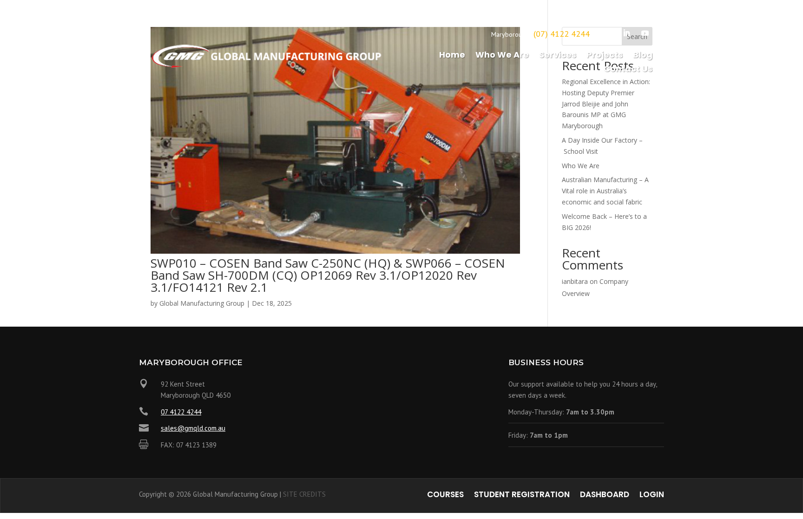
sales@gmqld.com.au (193, 428)
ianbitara (575, 281)
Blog (642, 56)
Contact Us (628, 70)
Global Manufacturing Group (201, 303)
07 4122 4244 (181, 411)
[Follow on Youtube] (645, 33)
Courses (445, 495)
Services (557, 56)
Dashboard (604, 495)
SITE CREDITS (304, 494)
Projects (604, 56)
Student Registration (522, 495)
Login (651, 495)
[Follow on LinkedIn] (626, 33)
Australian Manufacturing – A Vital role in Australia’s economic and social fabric (605, 190)
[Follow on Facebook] (607, 33)
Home (452, 56)
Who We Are (502, 56)
